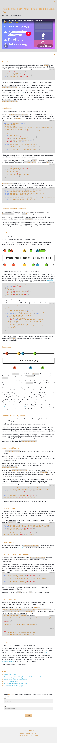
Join (28, 715)
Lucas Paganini (28, 730)
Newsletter (29, 735)
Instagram (28, 733)
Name (5, 698)
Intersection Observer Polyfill (15, 683)
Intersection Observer (15, 679)
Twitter (36, 733)
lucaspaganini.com (8, 661)
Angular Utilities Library (13, 686)
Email (5, 706)
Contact (36, 735)
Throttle (11, 681)
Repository (10, 674)
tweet (23, 92)
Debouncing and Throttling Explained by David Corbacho (23, 677)
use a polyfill (21, 547)
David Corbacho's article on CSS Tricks (17, 407)
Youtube (21, 733)
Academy (21, 735)
